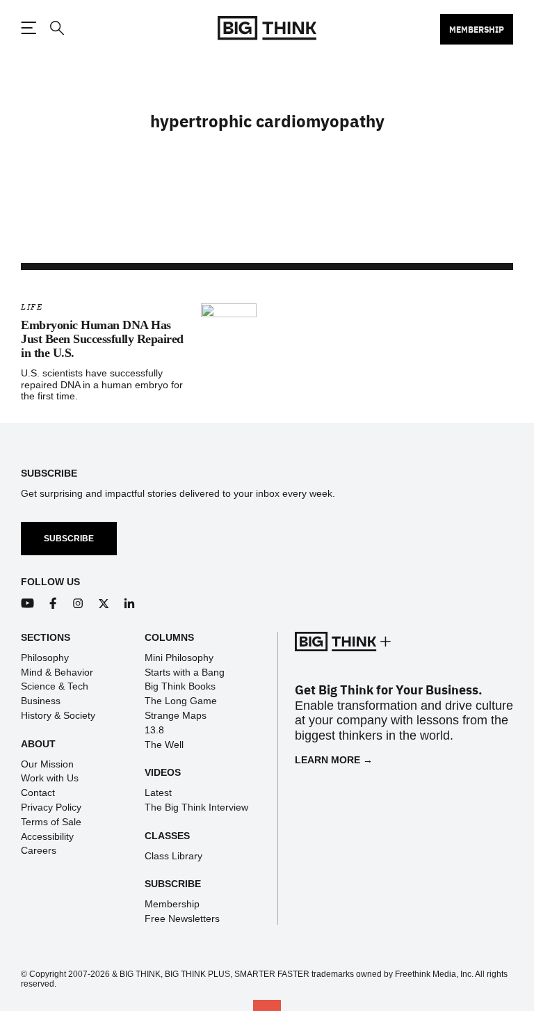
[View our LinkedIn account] (129, 603)
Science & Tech (54, 686)
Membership (476, 29)
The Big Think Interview (196, 807)
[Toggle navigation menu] (28, 28)
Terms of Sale (51, 821)
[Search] (56, 28)
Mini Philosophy (179, 657)
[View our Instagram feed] (78, 603)
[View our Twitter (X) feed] (104, 603)
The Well (164, 744)
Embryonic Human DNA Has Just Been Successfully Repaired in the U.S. (102, 339)
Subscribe (69, 538)
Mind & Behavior (57, 672)
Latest (158, 792)
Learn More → (334, 759)
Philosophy (45, 657)
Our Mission (47, 764)
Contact (38, 792)
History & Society (58, 715)
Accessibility (47, 836)
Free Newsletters (182, 918)
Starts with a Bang (185, 672)
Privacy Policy (51, 807)
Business (40, 700)
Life (31, 307)
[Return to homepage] (267, 28)
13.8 (154, 729)
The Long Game (181, 700)
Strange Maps (176, 715)
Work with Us (50, 777)
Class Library (173, 855)
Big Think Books (180, 686)
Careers (38, 850)
